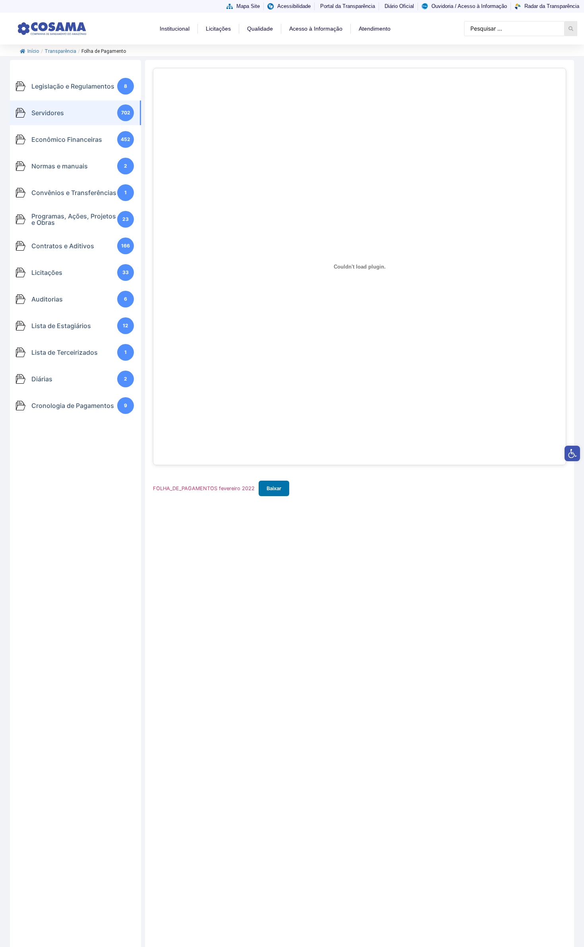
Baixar (274, 488)
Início (33, 51)
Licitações (218, 28)
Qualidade (260, 28)
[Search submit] (571, 28)
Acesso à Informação (315, 28)
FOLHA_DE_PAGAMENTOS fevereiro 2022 (204, 488)
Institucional (175, 28)
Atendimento (375, 28)
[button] (572, 453)
